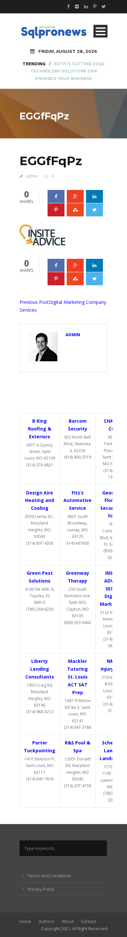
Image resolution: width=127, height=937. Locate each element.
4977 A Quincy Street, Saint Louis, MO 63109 (39, 451)
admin (32, 176)
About (68, 921)
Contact (88, 921)
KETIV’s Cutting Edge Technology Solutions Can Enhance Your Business (68, 71)
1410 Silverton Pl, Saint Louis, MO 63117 (39, 765)
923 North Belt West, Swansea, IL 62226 (78, 443)
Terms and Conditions (49, 876)
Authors (46, 921)
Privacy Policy (41, 889)
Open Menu (100, 31)
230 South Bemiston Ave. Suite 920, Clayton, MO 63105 (77, 602)
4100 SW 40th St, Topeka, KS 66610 (40, 595)
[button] (42, 235)
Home (25, 921)
